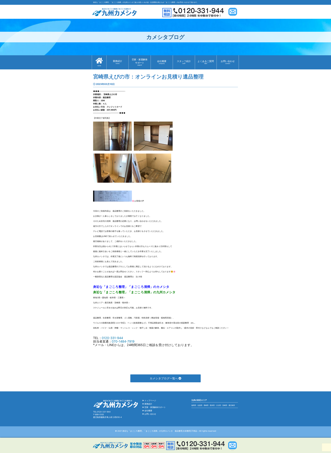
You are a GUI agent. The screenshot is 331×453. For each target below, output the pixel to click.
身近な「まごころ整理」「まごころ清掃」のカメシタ (131, 287)
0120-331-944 (112, 338)
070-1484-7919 (123, 341)
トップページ (150, 400)
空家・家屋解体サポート (155, 407)
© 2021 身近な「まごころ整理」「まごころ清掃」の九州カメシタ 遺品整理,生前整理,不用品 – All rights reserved (165, 431)
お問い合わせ (150, 414)
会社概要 (148, 410)
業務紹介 (148, 404)
